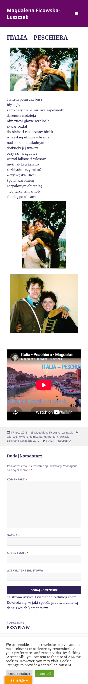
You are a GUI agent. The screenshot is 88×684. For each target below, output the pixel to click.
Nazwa (13, 535)
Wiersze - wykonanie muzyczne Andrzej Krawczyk (38, 436)
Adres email (17, 553)
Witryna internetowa (25, 570)
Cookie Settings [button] (19, 674)
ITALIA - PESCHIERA (58, 441)
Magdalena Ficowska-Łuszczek (33, 13)
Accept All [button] (44, 674)
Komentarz (17, 479)
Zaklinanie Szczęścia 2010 (23, 441)
